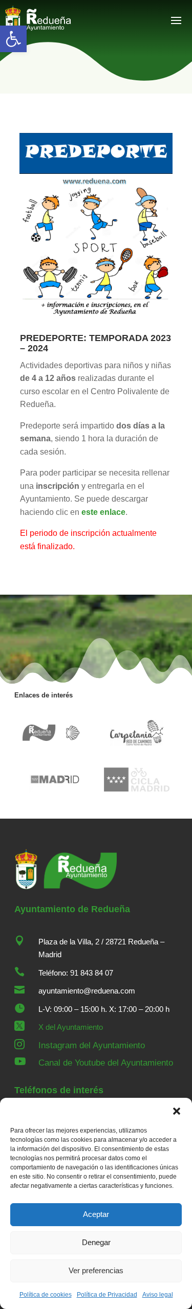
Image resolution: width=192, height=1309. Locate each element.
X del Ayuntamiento (70, 1027)
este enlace (103, 512)
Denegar (96, 1242)
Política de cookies (45, 1294)
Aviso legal (157, 1294)
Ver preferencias (96, 1270)
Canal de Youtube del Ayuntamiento (105, 1063)
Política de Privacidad (107, 1294)
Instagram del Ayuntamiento (91, 1045)
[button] (13, 39)
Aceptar (96, 1214)
